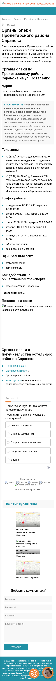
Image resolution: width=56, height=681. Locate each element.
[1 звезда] (10, 482)
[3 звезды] (33, 482)
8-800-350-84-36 (13, 104)
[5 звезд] (20, 485)
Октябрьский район (17, 370)
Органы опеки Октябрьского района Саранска (26, 553)
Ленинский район (16, 366)
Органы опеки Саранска (27, 577)
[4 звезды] (45, 482)
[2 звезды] (22, 482)
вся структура (14, 380)
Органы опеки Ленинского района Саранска (25, 532)
